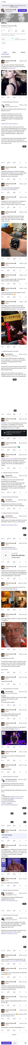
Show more (5, 837)
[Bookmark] (20, 97)
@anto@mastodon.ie (5, 27)
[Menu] (2, 48)
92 (8, 31)
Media (14, 52)
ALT (22, 93)
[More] (26, 97)
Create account (6, 1043)
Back (4, 2)
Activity (5, 52)
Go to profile (22, 10)
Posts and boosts (5, 56)
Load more (14, 1034)
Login (14, 1043)
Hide (24, 71)
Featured (23, 52)
